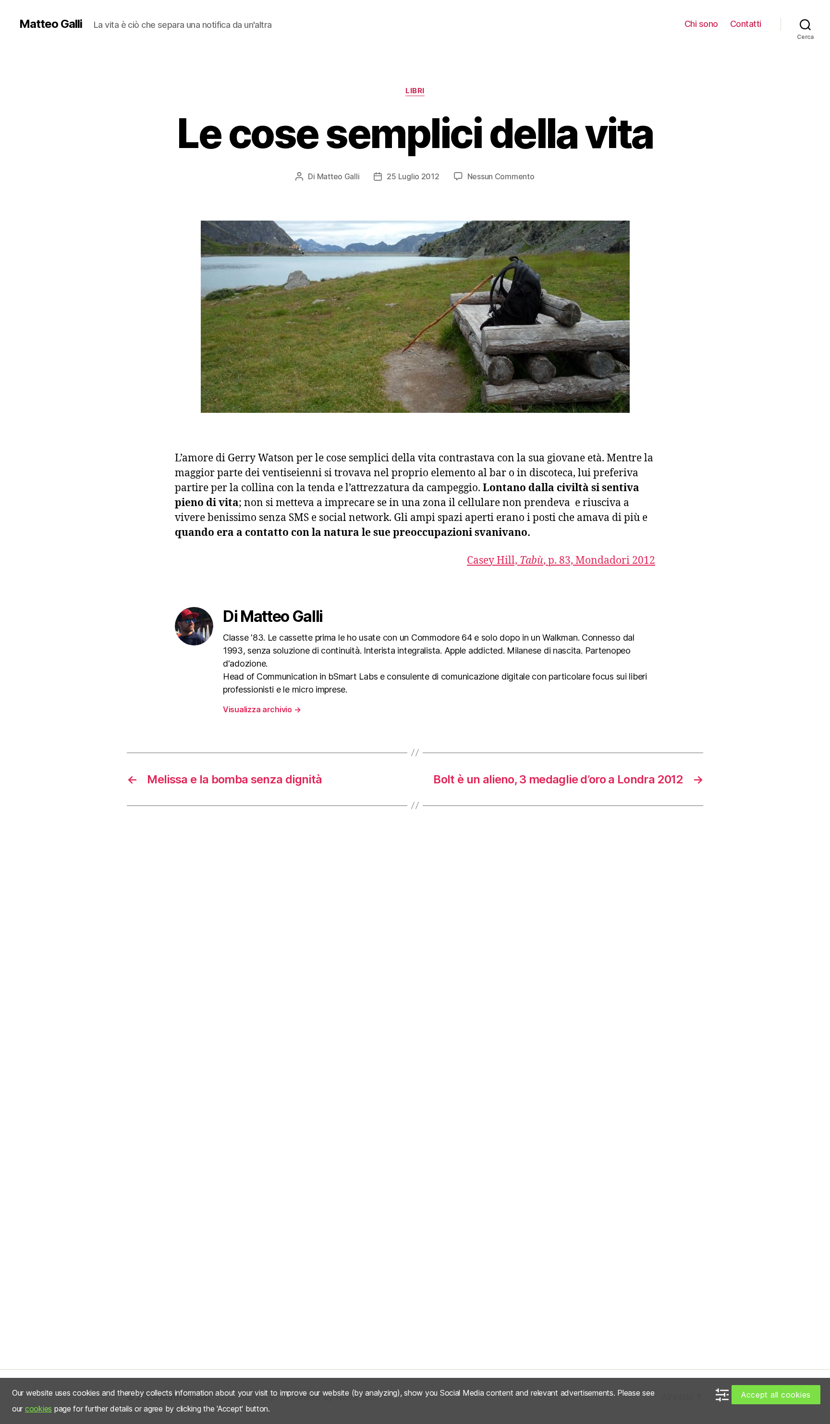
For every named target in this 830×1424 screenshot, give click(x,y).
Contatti (745, 24)
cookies (38, 1408)
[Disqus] (415, 964)
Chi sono (701, 24)
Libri (415, 91)
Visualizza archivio (262, 709)
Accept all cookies (776, 1394)
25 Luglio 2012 (413, 176)
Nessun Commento (501, 176)
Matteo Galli (50, 24)
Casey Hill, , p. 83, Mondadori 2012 (561, 560)
